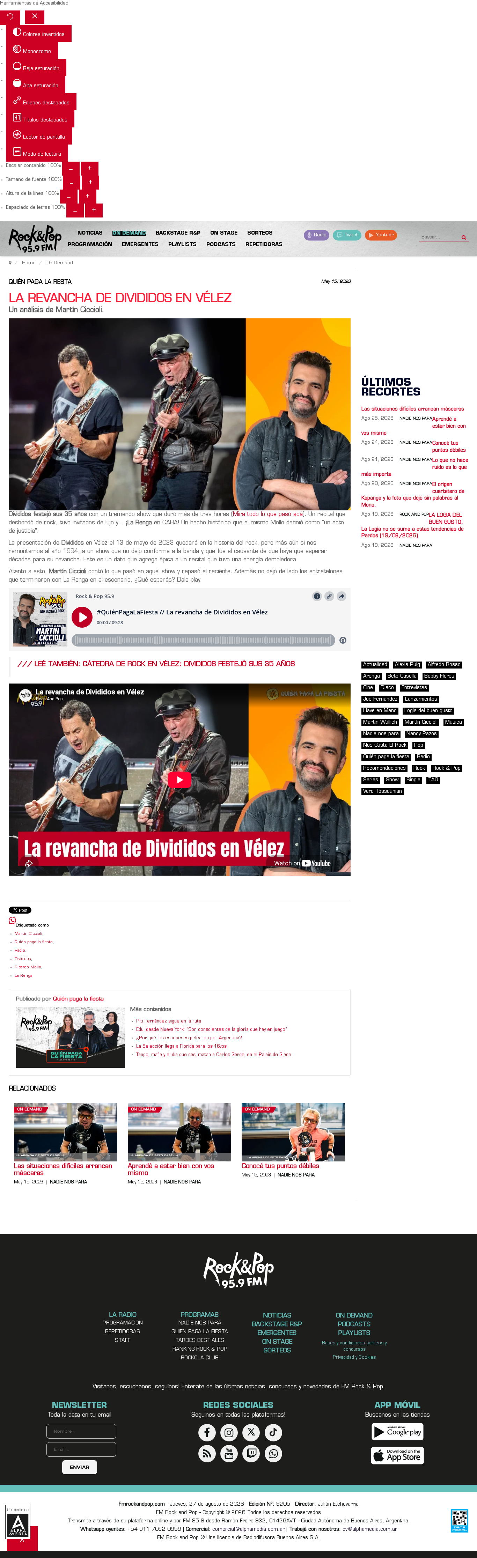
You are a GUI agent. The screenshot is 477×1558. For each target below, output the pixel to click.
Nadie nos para (68, 1182)
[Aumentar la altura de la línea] (87, 197)
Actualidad (375, 664)
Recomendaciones (384, 768)
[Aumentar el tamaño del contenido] (89, 169)
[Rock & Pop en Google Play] (397, 1431)
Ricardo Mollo (28, 967)
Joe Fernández (380, 699)
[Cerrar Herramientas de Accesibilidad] (34, 17)
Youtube (384, 235)
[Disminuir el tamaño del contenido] (71, 169)
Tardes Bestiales (199, 1340)
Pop (418, 745)
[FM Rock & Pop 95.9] (28, 240)
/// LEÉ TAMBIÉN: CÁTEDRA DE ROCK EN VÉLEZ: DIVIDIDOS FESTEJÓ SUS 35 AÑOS (156, 664)
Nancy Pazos (421, 734)
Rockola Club (200, 1358)
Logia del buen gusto (428, 711)
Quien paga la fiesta (199, 1332)
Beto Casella (402, 676)
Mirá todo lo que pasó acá (268, 514)
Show (392, 780)
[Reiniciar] (10, 17)
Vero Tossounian (382, 791)
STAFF (123, 1340)
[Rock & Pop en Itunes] (397, 1455)
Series (370, 780)
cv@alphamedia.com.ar (370, 1529)
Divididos (23, 959)
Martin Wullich (380, 722)
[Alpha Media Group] (17, 1522)
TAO (433, 780)
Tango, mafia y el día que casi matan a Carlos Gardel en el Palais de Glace (213, 1055)
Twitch (351, 235)
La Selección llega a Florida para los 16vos (181, 1046)
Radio (319, 235)
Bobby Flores (439, 676)
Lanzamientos (421, 699)
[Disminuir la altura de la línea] (69, 197)
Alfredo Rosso (444, 664)
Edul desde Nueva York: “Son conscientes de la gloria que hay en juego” (211, 1030)
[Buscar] (464, 235)
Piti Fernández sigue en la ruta (168, 1021)
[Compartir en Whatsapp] (12, 921)
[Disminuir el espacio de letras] (75, 210)
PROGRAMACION (123, 1323)
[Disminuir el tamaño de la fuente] (71, 183)
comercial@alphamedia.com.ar (248, 1529)
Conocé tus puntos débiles (280, 1167)
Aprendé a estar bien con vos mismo (171, 1170)
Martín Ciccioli (28, 934)
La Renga (23, 976)
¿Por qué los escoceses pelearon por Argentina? (189, 1038)
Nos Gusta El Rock (384, 745)
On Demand (29, 1110)
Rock (419, 768)
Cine (368, 688)
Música (453, 722)
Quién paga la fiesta (40, 282)
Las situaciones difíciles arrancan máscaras (63, 1170)
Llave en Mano (380, 711)
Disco (387, 688)
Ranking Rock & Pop (200, 1349)
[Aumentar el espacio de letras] (94, 210)
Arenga (371, 676)
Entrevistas (414, 688)
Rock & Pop (447, 768)
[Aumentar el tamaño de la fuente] (90, 183)
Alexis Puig (407, 664)
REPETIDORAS (122, 1332)
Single (413, 780)
